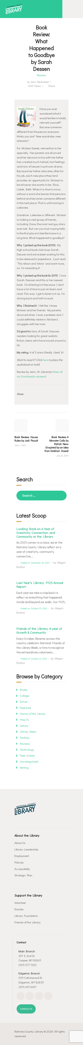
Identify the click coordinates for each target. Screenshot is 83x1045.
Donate (18, 909)
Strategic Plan (23, 875)
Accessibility (22, 869)
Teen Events (27, 755)
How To (24, 719)
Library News (28, 731)
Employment (21, 856)
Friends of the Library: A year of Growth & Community (39, 630)
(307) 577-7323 (27, 965)
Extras (24, 701)
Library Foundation (26, 916)
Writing (24, 767)
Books (23, 690)
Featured (25, 708)
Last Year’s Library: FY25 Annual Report (39, 585)
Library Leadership (26, 849)
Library (24, 725)
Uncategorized (29, 761)
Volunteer (20, 903)
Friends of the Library (27, 922)
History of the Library (33, 714)
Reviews (41, 75)
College (24, 695)
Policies (19, 862)
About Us (19, 843)
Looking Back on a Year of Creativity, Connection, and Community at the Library (35, 532)
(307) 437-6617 (27, 987)
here (45, 360)
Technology (27, 749)
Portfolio (25, 738)
